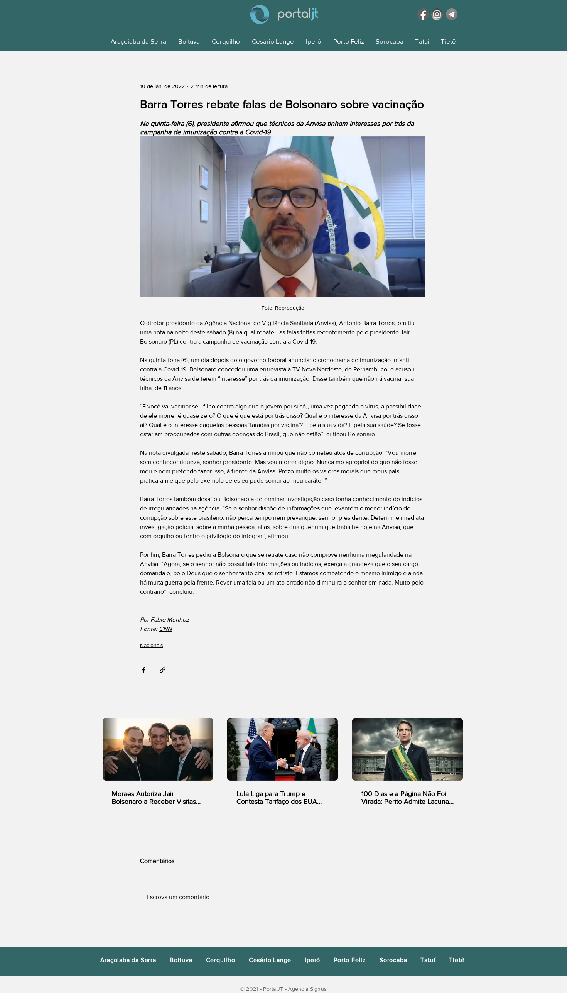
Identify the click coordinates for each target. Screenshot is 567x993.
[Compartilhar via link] (162, 670)
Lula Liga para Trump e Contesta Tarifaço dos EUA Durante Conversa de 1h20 (276, 797)
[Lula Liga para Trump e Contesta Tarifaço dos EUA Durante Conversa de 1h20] (282, 749)
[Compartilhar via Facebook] (143, 670)
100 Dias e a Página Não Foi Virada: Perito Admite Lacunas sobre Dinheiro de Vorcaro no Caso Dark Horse (406, 797)
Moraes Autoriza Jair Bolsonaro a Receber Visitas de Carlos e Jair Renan (154, 797)
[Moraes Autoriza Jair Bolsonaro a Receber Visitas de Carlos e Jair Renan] (158, 749)
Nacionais (151, 645)
